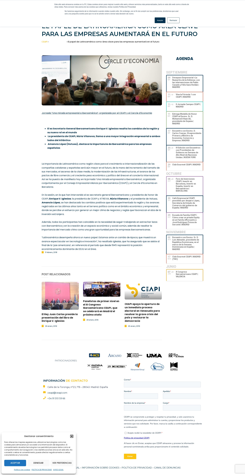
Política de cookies (22, 469)
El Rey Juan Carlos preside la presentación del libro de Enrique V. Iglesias (60, 318)
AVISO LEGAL (58, 469)
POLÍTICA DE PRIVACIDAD (42, 469)
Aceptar (15, 462)
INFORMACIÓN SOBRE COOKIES (100, 467)
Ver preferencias (62, 462)
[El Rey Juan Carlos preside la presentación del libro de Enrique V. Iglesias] (60, 296)
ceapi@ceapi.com (57, 392)
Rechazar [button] (173, 20)
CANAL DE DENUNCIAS (167, 467)
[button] (71, 436)
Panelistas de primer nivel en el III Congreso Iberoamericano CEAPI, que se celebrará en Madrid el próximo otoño (101, 307)
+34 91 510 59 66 (56, 398)
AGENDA (184, 58)
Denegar (38, 462)
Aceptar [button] (160, 20)
